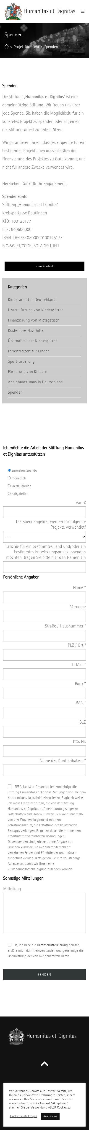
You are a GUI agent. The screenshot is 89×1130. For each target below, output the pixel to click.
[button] (44, 266)
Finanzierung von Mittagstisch (33, 320)
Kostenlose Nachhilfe (26, 330)
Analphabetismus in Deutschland (35, 382)
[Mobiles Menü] (83, 11)
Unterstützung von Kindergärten (36, 310)
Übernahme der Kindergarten (33, 340)
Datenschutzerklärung (52, 945)
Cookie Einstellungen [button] (23, 1116)
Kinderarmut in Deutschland (32, 299)
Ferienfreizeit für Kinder (28, 351)
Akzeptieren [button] (50, 1116)
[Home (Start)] (7, 46)
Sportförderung (21, 361)
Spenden (15, 392)
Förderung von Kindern (27, 371)
